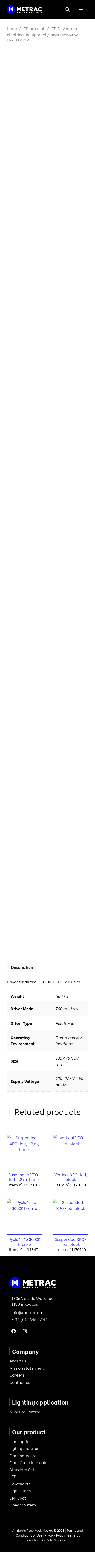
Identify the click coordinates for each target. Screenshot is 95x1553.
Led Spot (17, 1498)
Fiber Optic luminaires (29, 1462)
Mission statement (26, 1368)
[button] (67, 9)
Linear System (22, 1505)
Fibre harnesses (23, 1455)
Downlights (19, 1484)
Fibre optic (19, 1441)
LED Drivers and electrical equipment (43, 31)
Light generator (24, 1448)
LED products (33, 28)
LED (13, 1476)
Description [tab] (22, 967)
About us (17, 1361)
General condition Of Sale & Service (53, 1537)
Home (12, 28)
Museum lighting (25, 1412)
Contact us (19, 1382)
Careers (16, 1375)
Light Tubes (20, 1490)
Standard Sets (22, 1469)
